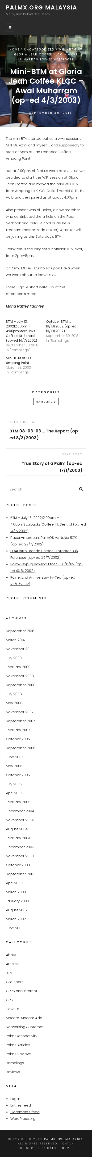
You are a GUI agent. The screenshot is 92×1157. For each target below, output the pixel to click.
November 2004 (20, 819)
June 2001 (14, 928)
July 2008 (14, 693)
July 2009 (14, 657)
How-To (12, 1008)
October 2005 (18, 774)
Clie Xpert (14, 981)
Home (15, 49)
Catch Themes (60, 1148)
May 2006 (14, 765)
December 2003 (20, 846)
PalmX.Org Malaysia (41, 7)
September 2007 (20, 720)
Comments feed (25, 1111)
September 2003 (20, 873)
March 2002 (16, 919)
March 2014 (15, 639)
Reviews (13, 1071)
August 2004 (17, 828)
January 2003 (17, 900)
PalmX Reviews (19, 1053)
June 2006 (15, 756)
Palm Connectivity (21, 1035)
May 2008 (14, 702)
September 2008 (21, 684)
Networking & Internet (25, 1026)
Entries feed (20, 1105)
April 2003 (14, 882)
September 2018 (20, 630)
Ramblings (46, 402)
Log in (15, 1098)
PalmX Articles (18, 1044)
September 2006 (20, 747)
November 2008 (20, 675)
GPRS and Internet (21, 990)
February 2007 (18, 729)
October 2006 (18, 738)
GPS (9, 999)
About (11, 954)
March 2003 (16, 891)
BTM (9, 972)
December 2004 (20, 810)
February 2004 (18, 837)
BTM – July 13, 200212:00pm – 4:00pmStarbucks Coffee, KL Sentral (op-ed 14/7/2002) (21, 331)
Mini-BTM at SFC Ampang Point (19, 360)
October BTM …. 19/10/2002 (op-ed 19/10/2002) (61, 326)
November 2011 (18, 648)
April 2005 (14, 792)
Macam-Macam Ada (24, 1017)
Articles (12, 963)
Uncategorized (39, 49)
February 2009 (18, 666)
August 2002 (17, 909)
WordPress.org (22, 1118)
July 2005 (14, 783)
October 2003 (18, 864)
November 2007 (19, 711)
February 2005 (18, 801)
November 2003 (20, 855)
